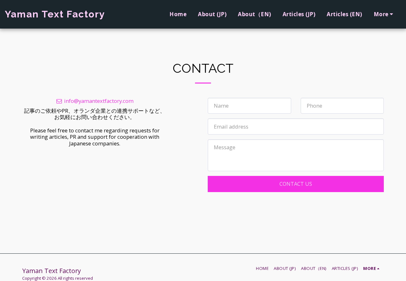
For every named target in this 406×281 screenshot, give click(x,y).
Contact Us (295, 183)
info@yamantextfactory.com (99, 100)
